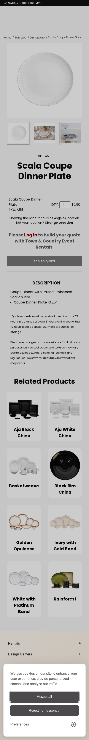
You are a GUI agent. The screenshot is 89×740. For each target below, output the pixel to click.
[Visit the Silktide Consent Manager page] (73, 724)
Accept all (44, 696)
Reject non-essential (44, 710)
